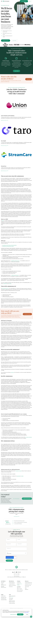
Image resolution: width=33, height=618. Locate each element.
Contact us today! (19, 470)
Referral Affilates (20, 590)
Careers (19, 584)
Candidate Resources (19, 587)
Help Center (27, 586)
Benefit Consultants (12, 585)
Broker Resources (28, 585)
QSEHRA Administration (3, 587)
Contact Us (19, 582)
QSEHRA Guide (3, 597)
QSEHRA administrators (15, 260)
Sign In (30, 1)
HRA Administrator (5, 288)
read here (12, 372)
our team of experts (28, 437)
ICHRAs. (10, 283)
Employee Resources (28, 582)
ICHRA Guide (3, 595)
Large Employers (12, 583)
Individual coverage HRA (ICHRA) (8, 246)
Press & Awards (19, 591)
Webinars (26, 589)
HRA (3, 220)
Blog (26, 587)
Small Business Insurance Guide (3, 599)
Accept (20, 614)
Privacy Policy (27, 612)
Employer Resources (28, 583)
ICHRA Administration (3, 584)
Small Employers (12, 582)
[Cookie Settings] (31, 617)
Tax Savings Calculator (11, 599)
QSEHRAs (5, 283)
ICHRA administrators (15, 275)
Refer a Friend (19, 588)
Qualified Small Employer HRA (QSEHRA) (10, 245)
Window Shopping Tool (12, 596)
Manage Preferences (13, 614)
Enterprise (11, 586)
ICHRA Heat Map (12, 603)
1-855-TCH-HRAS (16, 573)
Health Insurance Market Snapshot (12, 601)
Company (18, 581)
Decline (27, 614)
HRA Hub (2, 582)
